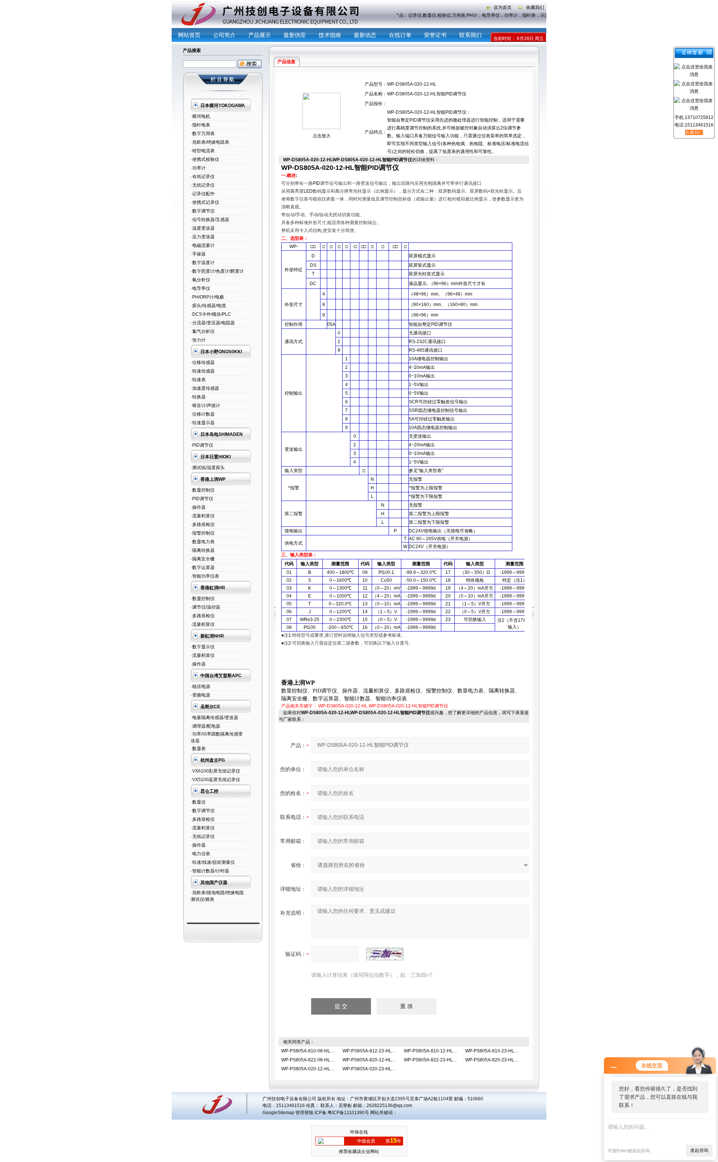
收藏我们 (535, 7)
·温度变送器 (203, 228)
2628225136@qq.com (389, 1105)
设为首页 (503, 7)
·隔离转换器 (203, 550)
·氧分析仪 (200, 279)
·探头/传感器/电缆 (208, 305)
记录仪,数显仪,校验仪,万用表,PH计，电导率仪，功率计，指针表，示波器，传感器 (485, 15)
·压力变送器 (203, 236)
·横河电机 (200, 116)
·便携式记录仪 (205, 202)
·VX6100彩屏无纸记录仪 (215, 771)
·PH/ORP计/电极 (207, 297)
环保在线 (359, 1132)
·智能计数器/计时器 (210, 871)
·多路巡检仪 (203, 524)
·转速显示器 (203, 422)
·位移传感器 (203, 362)
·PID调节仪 (202, 445)
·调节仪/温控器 (205, 607)
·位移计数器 (203, 414)
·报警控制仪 (203, 533)
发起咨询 (699, 1150)
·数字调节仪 (203, 211)
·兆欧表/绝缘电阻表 (210, 142)
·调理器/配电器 (205, 726)
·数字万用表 (203, 133)
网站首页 (189, 35)
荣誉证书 (435, 35)
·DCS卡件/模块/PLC (211, 314)
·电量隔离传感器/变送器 (214, 717)
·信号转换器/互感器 (210, 219)
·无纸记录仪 (203, 185)
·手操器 (198, 254)
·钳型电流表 (203, 150)
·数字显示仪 (203, 646)
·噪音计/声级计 (205, 405)
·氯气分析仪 (203, 331)
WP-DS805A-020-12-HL (343, 706)
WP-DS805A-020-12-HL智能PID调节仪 (408, 706)
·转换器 (198, 397)
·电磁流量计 (203, 245)
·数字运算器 (203, 567)
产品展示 (259, 35)
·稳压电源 (200, 686)
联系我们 (470, 35)
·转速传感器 (203, 371)
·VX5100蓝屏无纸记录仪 (215, 779)
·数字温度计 (203, 262)
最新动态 (365, 35)
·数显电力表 (203, 541)
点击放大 (322, 135)
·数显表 (198, 748)
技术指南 (330, 35)
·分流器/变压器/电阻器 (213, 322)
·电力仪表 (200, 853)
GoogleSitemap (278, 1112)
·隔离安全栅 (203, 559)
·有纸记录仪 (203, 176)
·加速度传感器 (205, 388)
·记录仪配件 (203, 193)
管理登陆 (304, 1112)
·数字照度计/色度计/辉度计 (217, 271)
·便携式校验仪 (205, 159)
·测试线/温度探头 (208, 467)
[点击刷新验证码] (385, 954)
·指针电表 (200, 125)
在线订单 (400, 35)
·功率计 (198, 168)
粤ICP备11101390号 (348, 1112)
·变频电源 (200, 695)
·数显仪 (198, 802)
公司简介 (224, 35)
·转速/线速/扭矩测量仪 (213, 862)
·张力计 (198, 340)
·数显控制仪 (203, 490)
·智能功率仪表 (205, 576)
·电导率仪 (200, 288)
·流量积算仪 (203, 516)
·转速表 (198, 379)
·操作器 (198, 507)
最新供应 (294, 35)
